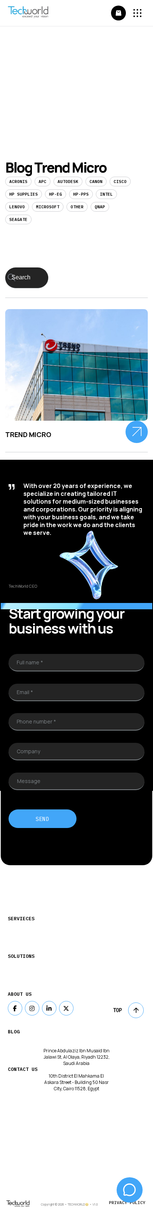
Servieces (21, 918)
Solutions (21, 956)
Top (117, 1010)
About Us (20, 994)
